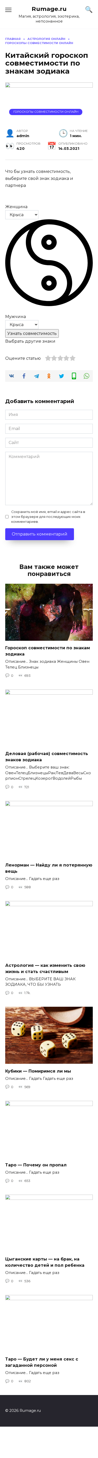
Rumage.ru (49, 8)
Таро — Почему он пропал (36, 1165)
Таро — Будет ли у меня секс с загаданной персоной (41, 1362)
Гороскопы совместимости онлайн (45, 112)
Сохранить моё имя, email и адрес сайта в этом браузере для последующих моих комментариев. (48, 517)
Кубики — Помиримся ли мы (38, 1070)
